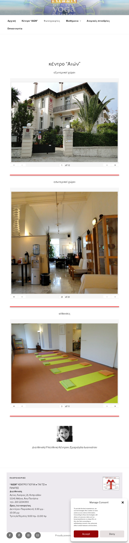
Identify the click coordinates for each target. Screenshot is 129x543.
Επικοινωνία (15, 28)
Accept (86, 534)
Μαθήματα (72, 20)
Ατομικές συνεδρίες (98, 20)
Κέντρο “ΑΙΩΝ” (30, 20)
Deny (112, 534)
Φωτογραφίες (52, 20)
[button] (122, 502)
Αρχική (12, 20)
